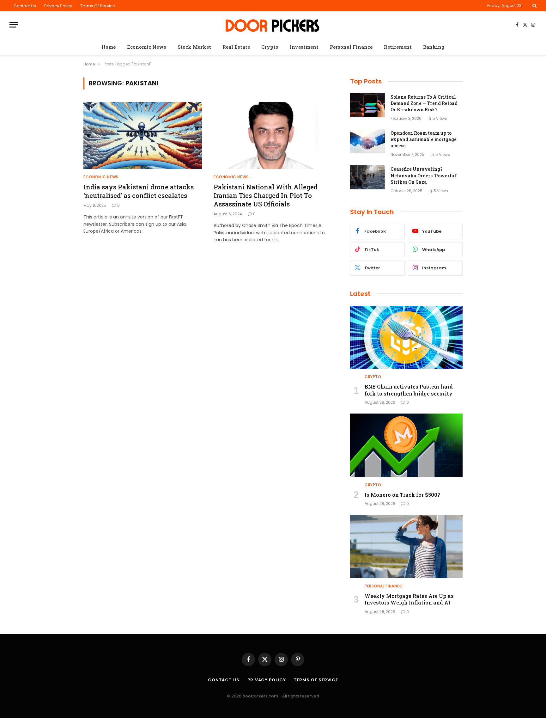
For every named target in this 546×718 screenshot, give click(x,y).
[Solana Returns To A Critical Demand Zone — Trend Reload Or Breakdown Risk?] (367, 105)
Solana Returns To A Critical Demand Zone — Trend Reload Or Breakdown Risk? (424, 103)
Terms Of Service (97, 6)
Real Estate (236, 47)
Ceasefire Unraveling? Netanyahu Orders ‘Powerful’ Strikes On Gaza (424, 175)
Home (108, 47)
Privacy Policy (58, 6)
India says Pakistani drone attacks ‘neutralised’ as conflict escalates (138, 191)
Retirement (398, 47)
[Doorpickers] (273, 25)
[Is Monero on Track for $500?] (406, 445)
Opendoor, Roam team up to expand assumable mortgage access (424, 139)
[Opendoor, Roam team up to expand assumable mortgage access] (367, 141)
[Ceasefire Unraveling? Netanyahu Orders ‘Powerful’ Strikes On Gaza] (367, 177)
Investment (304, 47)
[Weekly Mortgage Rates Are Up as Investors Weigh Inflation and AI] (406, 546)
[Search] (534, 5)
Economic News (146, 47)
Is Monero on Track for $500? (402, 494)
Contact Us (25, 6)
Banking (434, 47)
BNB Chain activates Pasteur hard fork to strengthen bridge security (409, 390)
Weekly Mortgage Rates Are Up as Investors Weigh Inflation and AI (409, 599)
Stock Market (194, 47)
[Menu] (13, 25)
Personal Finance (351, 47)
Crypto (269, 47)
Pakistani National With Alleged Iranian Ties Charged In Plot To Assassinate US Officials (266, 195)
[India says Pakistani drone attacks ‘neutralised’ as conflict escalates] (142, 135)
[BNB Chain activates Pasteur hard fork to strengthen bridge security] (406, 337)
